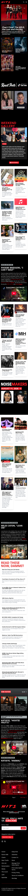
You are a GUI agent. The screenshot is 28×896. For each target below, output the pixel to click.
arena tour (7, 738)
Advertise (14, 854)
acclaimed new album (16, 279)
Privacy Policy (16, 872)
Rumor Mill (5, 854)
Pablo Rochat (10, 284)
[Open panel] (26, 2)
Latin (3, 875)
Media (3, 869)
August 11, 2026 (9, 388)
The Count (5, 872)
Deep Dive (15, 852)
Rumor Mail (5, 825)
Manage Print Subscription (16, 864)
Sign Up (23, 828)
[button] (23, 797)
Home (3, 852)
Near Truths (5, 860)
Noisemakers (6, 866)
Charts (4, 857)
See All (23, 692)
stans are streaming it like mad (16, 730)
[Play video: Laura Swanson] (7, 100)
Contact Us (15, 857)
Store (13, 860)
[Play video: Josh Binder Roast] (21, 100)
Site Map (14, 878)
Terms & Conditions (18, 875)
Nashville (4, 877)
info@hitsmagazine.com (7, 890)
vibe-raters (6, 692)
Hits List (4, 863)
